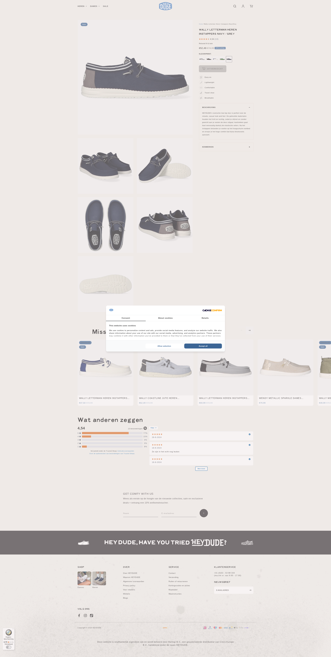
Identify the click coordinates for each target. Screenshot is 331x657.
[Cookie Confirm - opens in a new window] (212, 310)
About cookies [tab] (165, 318)
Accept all (203, 346)
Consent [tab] (126, 318)
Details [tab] (205, 318)
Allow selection (164, 346)
